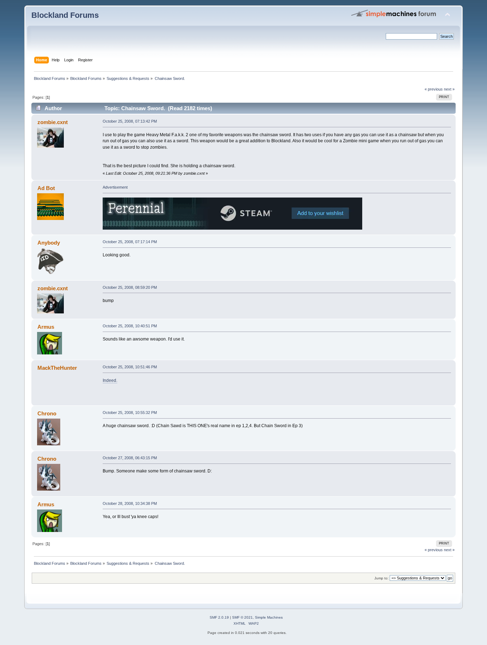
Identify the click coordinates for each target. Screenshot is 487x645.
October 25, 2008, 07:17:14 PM (130, 242)
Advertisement (115, 187)
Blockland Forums (65, 15)
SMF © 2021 (242, 617)
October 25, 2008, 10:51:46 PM (130, 367)
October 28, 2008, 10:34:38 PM (130, 503)
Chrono (46, 413)
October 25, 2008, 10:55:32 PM (130, 412)
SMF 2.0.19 (219, 617)
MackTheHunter (57, 368)
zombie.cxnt (52, 122)
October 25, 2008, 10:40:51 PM (130, 326)
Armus (45, 327)
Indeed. (110, 380)
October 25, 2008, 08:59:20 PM (130, 287)
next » (449, 89)
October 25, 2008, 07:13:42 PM (130, 121)
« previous (434, 89)
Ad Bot (46, 188)
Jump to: (381, 578)
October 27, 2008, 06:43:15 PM (130, 458)
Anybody (48, 243)
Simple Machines (269, 617)
